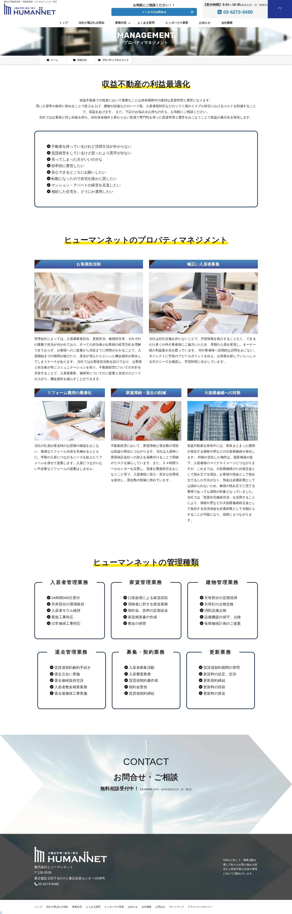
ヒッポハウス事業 (176, 22)
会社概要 (227, 22)
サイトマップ (176, 906)
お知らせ (204, 22)
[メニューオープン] (274, 8)
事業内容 (77, 906)
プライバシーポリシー (200, 906)
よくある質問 (146, 22)
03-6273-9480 (48, 884)
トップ (63, 22)
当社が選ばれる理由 (91, 22)
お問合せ (160, 906)
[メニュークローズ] (275, 9)
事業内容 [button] (121, 22)
